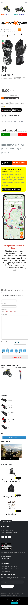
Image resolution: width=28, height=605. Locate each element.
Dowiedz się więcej (22, 600)
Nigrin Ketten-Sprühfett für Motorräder (20, 368)
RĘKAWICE (4, 36)
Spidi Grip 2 (10, 405)
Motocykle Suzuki (15, 568)
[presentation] (3, 52)
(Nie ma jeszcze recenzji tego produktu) (19, 78)
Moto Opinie (11, 34)
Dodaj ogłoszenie (14, 437)
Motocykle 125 (14, 566)
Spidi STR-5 (10, 399)
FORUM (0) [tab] (13, 121)
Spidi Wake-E (11, 419)
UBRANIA (18, 34)
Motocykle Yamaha (6, 568)
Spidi (10, 36)
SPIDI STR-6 (10, 426)
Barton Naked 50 (22, 14)
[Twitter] (5, 115)
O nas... (3, 559)
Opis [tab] (2, 121)
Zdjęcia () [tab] (20, 121)
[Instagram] (9, 537)
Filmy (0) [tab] (7, 121)
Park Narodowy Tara (10, 459)
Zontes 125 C (6, 14)
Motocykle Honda (5, 566)
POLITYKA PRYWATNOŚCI (6, 556)
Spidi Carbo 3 (11, 412)
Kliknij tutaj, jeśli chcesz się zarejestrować (14, 295)
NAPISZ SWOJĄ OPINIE (11, 98)
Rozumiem (14, 603)
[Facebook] (2, 115)
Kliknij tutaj (15, 532)
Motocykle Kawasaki (6, 571)
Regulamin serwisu (5, 558)
